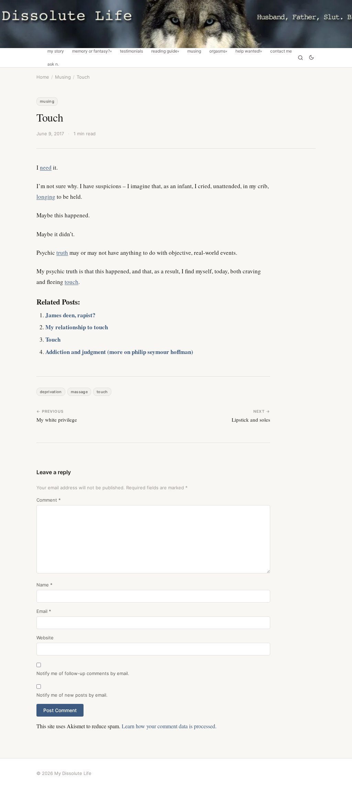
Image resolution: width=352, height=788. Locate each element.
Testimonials (131, 51)
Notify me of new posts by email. (72, 695)
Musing (194, 51)
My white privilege (56, 419)
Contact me (281, 51)
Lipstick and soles (251, 419)
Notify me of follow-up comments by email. (82, 673)
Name (44, 584)
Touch (52, 339)
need (46, 167)
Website (45, 637)
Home (42, 77)
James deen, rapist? (70, 315)
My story (55, 51)
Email (43, 611)
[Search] (300, 58)
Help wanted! (247, 51)
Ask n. (53, 64)
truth (62, 252)
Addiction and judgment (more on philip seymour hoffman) (119, 351)
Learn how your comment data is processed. (169, 726)
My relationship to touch (76, 327)
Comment (48, 500)
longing (45, 197)
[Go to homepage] (176, 24)
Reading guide (164, 51)
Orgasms (217, 51)
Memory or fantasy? (91, 51)
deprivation (51, 391)
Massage (79, 391)
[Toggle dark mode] (311, 57)
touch (71, 282)
